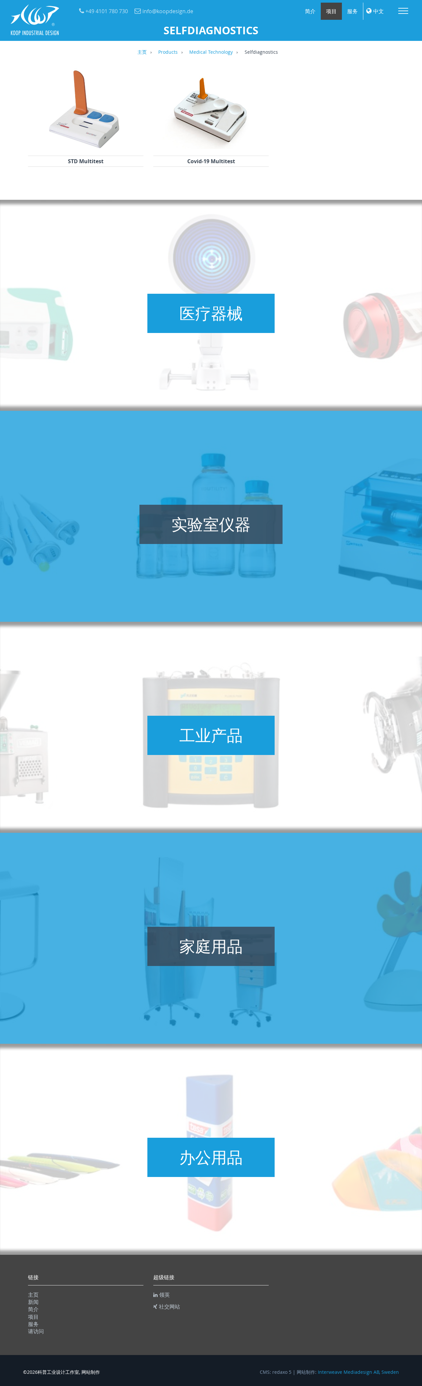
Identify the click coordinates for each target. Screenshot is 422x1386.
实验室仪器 (211, 524)
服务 (352, 11)
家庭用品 (211, 946)
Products (168, 52)
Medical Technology (211, 52)
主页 (142, 52)
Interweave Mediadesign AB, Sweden (358, 1372)
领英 (164, 1294)
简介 (310, 11)
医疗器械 (211, 313)
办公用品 (211, 1157)
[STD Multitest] (85, 147)
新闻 (33, 1302)
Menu (403, 11)
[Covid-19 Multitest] (211, 147)
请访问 (36, 1331)
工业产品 (211, 735)
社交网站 (169, 1306)
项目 (331, 11)
